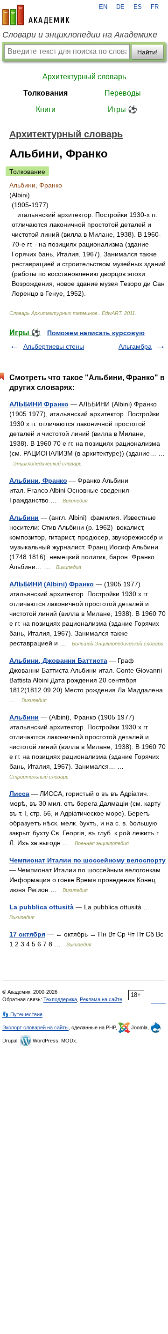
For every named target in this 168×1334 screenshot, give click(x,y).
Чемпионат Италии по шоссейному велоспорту (87, 860)
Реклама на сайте (101, 999)
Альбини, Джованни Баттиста (58, 660)
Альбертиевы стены (53, 346)
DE (120, 7)
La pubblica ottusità (41, 907)
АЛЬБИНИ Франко (39, 404)
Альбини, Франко (38, 480)
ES (137, 7)
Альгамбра (135, 346)
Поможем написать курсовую (96, 333)
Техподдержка (60, 999)
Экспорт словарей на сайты (35, 1027)
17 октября (27, 934)
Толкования (45, 93)
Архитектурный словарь (84, 77)
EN (103, 7)
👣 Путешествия (22, 1014)
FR (155, 7)
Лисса (19, 793)
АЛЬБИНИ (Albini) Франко (51, 584)
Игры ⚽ (122, 109)
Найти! (147, 52)
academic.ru (36, 15)
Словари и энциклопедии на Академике (79, 34)
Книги (46, 109)
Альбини (24, 517)
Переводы (123, 93)
